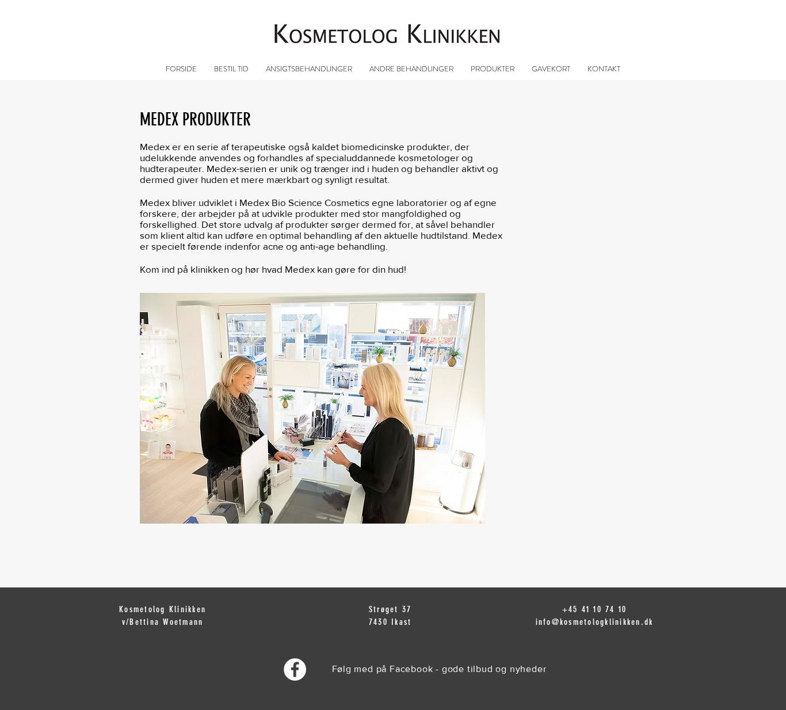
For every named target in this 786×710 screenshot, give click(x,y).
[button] (309, 68)
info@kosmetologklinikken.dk (595, 622)
